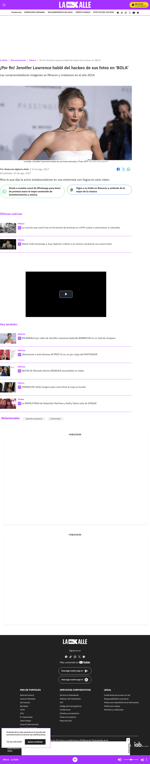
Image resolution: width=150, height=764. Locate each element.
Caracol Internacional (29, 724)
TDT (61, 703)
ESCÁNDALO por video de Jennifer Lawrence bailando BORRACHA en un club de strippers (69, 338)
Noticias (21, 334)
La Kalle (3, 60)
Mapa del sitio (66, 721)
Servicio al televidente (69, 695)
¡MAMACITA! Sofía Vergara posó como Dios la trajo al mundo (54, 386)
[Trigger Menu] (4, 4)
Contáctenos (65, 710)
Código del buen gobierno (70, 706)
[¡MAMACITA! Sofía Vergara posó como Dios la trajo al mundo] (8, 387)
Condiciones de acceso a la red (117, 695)
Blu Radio (24, 706)
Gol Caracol (25, 703)
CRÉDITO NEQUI (83, 12)
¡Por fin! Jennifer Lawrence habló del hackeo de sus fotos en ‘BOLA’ (70, 60)
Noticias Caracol (27, 695)
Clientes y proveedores (69, 713)
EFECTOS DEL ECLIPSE (103, 12)
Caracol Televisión (27, 699)
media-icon (75, 759)
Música (32, 60)
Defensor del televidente (70, 699)
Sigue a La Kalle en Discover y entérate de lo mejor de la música (100, 190)
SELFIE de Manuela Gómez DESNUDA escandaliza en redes (53, 370)
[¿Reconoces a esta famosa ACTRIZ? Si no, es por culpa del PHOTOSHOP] (8, 355)
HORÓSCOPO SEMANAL (34, 12)
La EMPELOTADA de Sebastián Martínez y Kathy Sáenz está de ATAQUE (59, 403)
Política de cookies (112, 706)
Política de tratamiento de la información (121, 703)
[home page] (75, 5)
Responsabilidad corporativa (116, 699)
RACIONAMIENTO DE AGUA (60, 12)
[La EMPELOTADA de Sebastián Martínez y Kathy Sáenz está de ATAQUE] (8, 404)
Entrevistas (55, 418)
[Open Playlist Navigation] (146, 759)
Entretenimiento (18, 60)
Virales (21, 399)
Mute (119, 759)
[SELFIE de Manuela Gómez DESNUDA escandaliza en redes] (8, 371)
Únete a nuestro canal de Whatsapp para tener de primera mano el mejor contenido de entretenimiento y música (34, 191)
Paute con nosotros (68, 717)
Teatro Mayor (25, 721)
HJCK (22, 710)
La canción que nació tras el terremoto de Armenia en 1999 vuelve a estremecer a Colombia (71, 227)
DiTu (22, 713)
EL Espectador (26, 717)
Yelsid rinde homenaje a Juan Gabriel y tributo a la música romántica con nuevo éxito (67, 243)
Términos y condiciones (113, 710)
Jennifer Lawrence (34, 418)
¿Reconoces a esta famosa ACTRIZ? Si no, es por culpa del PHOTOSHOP (60, 354)
